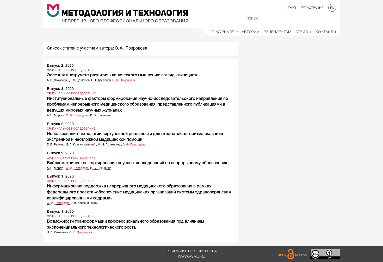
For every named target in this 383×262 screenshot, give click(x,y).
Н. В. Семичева (57, 232)
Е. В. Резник (55, 144)
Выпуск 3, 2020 (60, 89)
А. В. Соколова (57, 80)
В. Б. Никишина (100, 115)
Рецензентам (278, 32)
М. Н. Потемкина (109, 144)
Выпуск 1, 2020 (60, 176)
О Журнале (223, 32)
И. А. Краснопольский (81, 144)
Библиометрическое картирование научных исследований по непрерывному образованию (137, 163)
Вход (291, 8)
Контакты (326, 32)
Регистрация (312, 8)
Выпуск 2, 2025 (60, 66)
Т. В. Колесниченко (84, 203)
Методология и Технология (124, 13)
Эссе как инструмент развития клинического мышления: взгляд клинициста (123, 75)
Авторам (251, 32)
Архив (302, 32)
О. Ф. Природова (123, 80)
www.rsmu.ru (191, 256)
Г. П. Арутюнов (101, 80)
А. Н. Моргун (55, 115)
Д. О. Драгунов (79, 80)
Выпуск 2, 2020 (60, 124)
